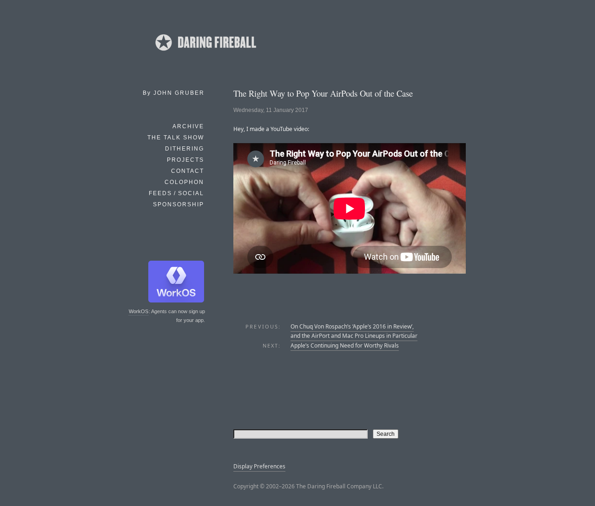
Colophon (184, 182)
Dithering (184, 148)
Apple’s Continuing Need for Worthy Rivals (345, 345)
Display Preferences (259, 466)
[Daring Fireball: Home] (205, 53)
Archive (188, 126)
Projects (185, 160)
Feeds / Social (176, 193)
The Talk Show (175, 137)
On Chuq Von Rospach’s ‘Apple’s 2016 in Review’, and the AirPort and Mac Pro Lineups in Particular (354, 330)
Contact (187, 171)
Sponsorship (178, 204)
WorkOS (138, 311)
